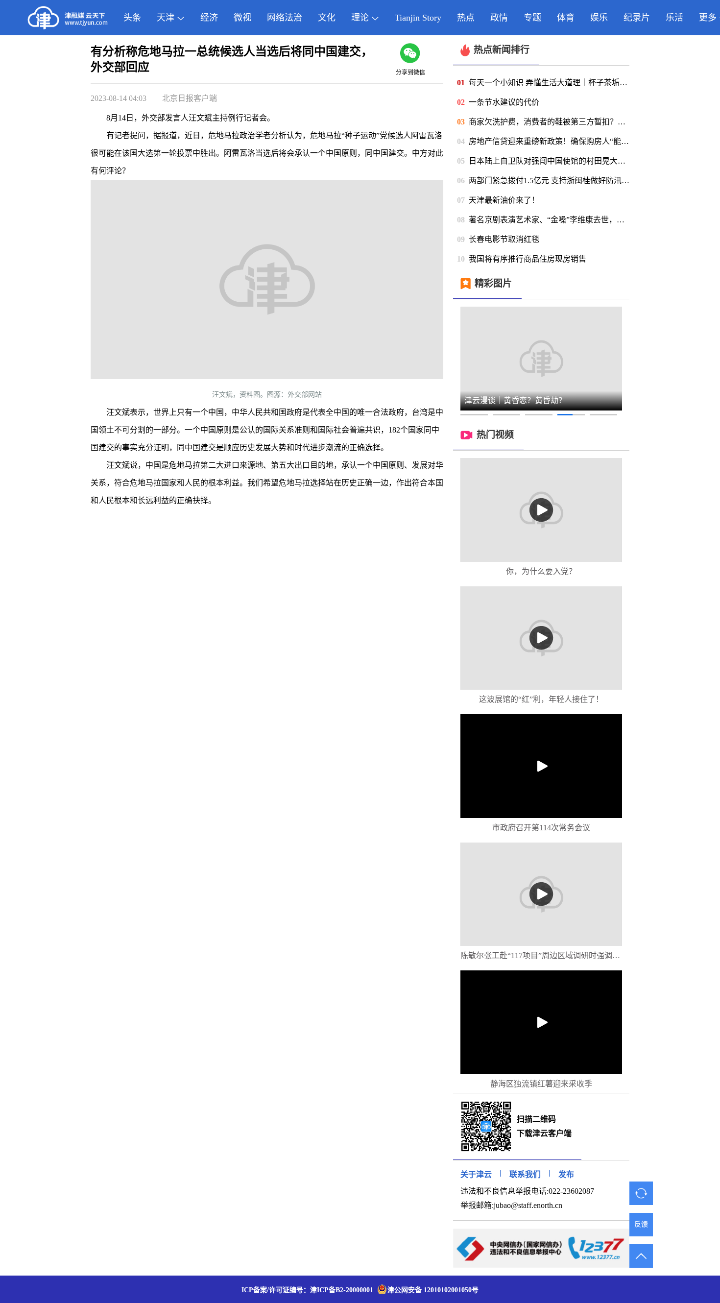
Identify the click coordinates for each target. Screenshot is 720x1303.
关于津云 (476, 1174)
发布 (566, 1174)
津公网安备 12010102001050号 (433, 1290)
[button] (474, 414)
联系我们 (525, 1174)
